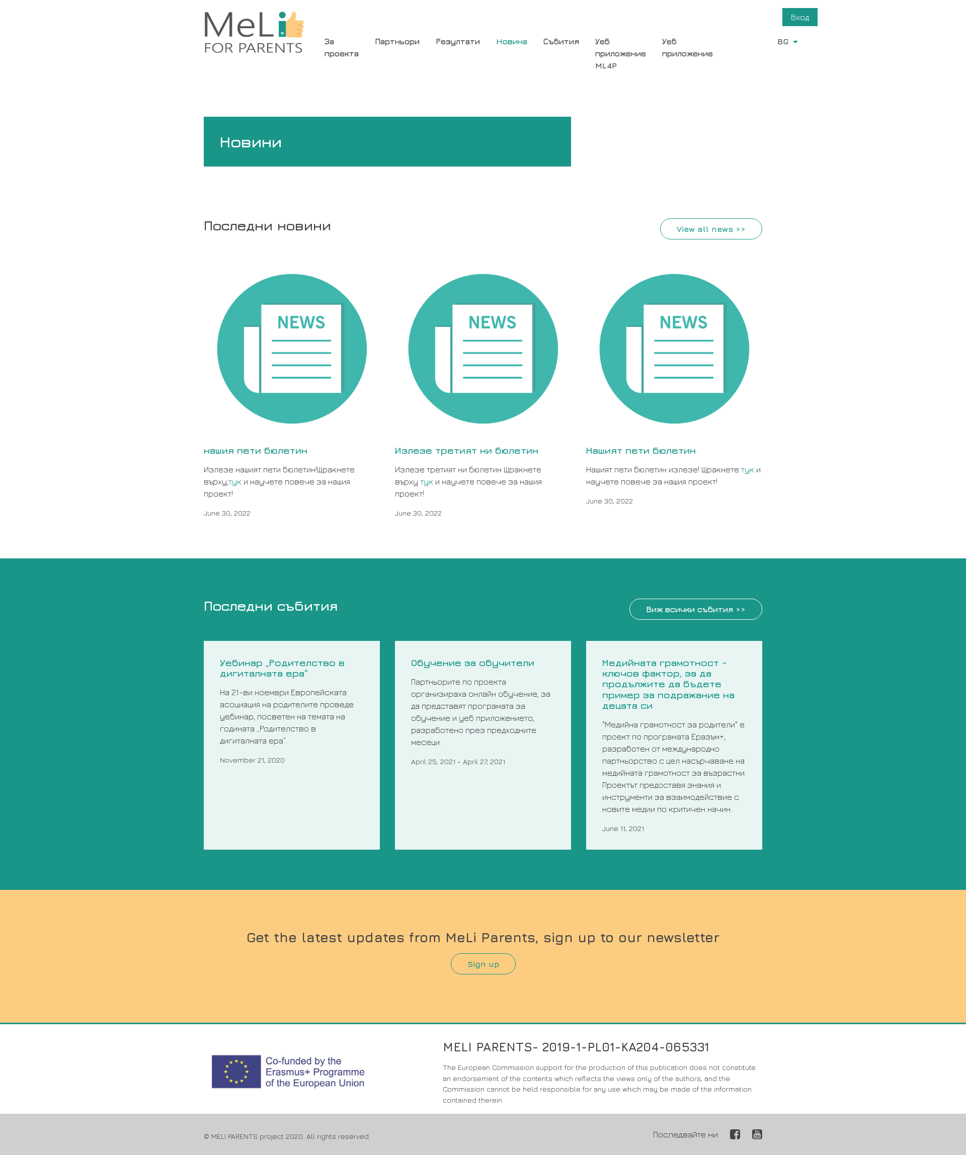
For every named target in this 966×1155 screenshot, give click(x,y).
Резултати (458, 41)
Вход (800, 17)
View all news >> (711, 228)
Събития (561, 41)
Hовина (511, 41)
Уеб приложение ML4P (620, 53)
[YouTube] (757, 1134)
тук (235, 481)
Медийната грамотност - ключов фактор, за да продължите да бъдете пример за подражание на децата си (668, 683)
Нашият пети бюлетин (641, 450)
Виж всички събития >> (696, 609)
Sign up (483, 963)
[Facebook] (735, 1134)
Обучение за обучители (472, 662)
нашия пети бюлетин (255, 450)
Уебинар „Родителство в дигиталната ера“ (282, 667)
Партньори (397, 41)
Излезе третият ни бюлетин (466, 450)
